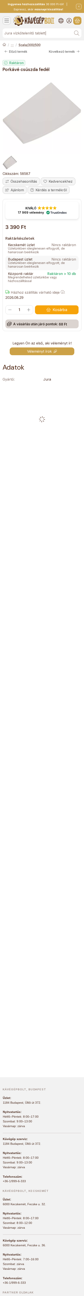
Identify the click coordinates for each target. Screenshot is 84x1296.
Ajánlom (17, 190)
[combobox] (42, 33)
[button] (42, 210)
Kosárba (60, 309)
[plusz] (29, 310)
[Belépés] (69, 21)
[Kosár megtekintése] (77, 21)
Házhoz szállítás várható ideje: (37, 292)
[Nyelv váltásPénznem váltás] (61, 21)
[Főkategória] (4, 45)
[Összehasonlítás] (21, 181)
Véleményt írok (39, 351)
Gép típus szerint (12, 45)
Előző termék (18, 51)
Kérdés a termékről (51, 190)
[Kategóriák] (7, 21)
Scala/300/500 (29, 45)
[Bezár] (78, 6)
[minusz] (10, 310)
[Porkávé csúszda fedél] (42, 114)
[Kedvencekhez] (58, 181)
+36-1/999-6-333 (14, 1181)
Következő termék (62, 51)
